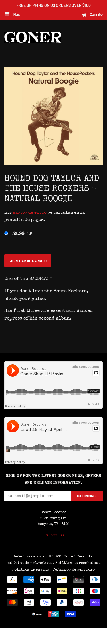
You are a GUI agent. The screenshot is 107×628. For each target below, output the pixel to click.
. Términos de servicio (72, 570)
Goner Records (78, 557)
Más (15, 15)
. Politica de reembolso (75, 563)
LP (22, 234)
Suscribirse (87, 496)
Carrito (96, 14)
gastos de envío (30, 212)
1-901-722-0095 (53, 536)
